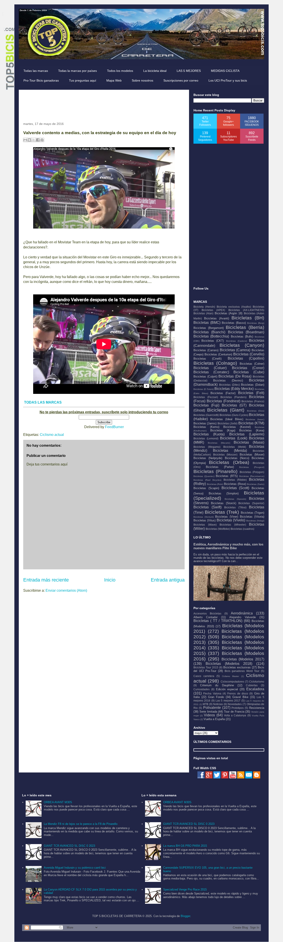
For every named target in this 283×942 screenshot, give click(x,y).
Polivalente (212, 707)
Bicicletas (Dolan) (252, 384)
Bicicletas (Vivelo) (231, 520)
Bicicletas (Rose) (235, 484)
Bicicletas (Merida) (230, 450)
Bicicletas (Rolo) (215, 484)
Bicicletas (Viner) (226, 516)
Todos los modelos (120, 70)
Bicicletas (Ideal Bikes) (226, 419)
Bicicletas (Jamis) (204, 423)
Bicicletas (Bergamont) (208, 328)
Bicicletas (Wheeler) (233, 524)
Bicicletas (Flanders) (233, 397)
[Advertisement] (103, 104)
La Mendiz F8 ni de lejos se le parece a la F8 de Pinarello (80, 824)
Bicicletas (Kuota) (209, 434)
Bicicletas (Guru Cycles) (234, 415)
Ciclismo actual (52, 435)
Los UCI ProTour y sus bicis (227, 80)
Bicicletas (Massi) (249, 442)
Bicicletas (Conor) (248, 368)
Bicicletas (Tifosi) (235, 507)
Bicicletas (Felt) (251, 393)
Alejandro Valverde (242, 617)
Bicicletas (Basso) (234, 322)
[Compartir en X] (33, 140)
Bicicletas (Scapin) (206, 488)
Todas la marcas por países (77, 70)
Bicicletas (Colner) (252, 363)
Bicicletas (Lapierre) (246, 434)
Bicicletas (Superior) (251, 503)
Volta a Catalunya (235, 715)
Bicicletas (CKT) (212, 340)
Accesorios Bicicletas (207, 613)
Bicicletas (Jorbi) (227, 423)
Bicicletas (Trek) (222, 512)
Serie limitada (208, 711)
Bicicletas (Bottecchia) (211, 336)
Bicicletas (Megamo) (206, 446)
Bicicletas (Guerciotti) (206, 415)
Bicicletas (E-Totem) (203, 389)
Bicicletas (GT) (234, 405)
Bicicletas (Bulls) (242, 336)
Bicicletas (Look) (233, 438)
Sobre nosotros (142, 80)
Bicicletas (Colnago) (215, 363)
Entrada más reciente (46, 580)
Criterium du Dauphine (217, 685)
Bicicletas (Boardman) (246, 332)
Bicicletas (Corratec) (211, 372)
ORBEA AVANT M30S (58, 802)
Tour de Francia (234, 711)
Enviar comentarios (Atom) (66, 590)
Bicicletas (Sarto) (255, 484)
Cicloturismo (256, 681)
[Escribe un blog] (29, 140)
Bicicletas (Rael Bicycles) (207, 480)
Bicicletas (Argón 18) (229, 313)
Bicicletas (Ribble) (235, 479)
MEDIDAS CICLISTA (225, 70)
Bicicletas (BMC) (206, 322)
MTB (205, 704)
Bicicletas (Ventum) (203, 517)
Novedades (235, 704)
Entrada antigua (168, 580)
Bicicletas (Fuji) (206, 405)
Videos (209, 715)
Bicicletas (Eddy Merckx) (234, 389)
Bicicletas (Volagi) (255, 520)
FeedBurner (114, 427)
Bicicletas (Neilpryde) (207, 458)
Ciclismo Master (230, 676)
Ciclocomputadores (232, 681)
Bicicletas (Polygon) (252, 472)
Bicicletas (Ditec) (229, 384)
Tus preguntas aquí (82, 80)
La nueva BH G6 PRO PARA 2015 (185, 845)
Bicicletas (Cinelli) (207, 358)
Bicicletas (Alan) (203, 313)
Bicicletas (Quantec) (203, 476)
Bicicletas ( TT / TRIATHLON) (217, 621)
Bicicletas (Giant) (226, 409)
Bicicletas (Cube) (248, 372)
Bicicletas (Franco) (252, 401)
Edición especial (227, 689)
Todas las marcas (35, 70)
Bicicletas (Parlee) (220, 467)
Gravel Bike (240, 697)
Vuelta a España (214, 719)
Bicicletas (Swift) (207, 507)
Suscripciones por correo (180, 80)
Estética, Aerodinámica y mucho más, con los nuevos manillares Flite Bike (228, 546)
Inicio (109, 580)
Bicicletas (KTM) (251, 423)
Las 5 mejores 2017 (228, 700)
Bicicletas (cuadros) (242, 528)
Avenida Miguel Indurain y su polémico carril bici (75, 867)
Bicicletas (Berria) (245, 327)
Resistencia (256, 707)
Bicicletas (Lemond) (205, 438)
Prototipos (237, 707)
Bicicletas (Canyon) (242, 345)
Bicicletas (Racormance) (251, 476)
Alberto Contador (205, 617)
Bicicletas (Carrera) (235, 350)
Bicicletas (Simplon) (224, 493)
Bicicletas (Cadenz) (236, 341)
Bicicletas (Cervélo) (248, 354)
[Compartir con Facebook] (38, 140)
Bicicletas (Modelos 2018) (229, 664)
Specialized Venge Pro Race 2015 (185, 889)
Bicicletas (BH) (247, 317)
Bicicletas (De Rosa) (234, 376)
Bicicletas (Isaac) (255, 419)
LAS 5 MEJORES (189, 70)
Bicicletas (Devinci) (228, 380)
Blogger (185, 916)
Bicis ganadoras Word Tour (242, 670)
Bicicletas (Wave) (205, 524)
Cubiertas (252, 685)
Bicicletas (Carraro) (205, 350)
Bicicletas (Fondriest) (223, 401)
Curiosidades (201, 689)
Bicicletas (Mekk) (234, 446)
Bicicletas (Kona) (251, 430)
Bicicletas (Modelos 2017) (243, 659)
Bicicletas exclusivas (237, 667)
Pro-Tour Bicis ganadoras (41, 80)
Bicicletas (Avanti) (216, 318)
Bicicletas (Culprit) (205, 376)
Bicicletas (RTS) (226, 476)
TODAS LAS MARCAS (43, 402)
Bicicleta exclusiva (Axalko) (234, 306)
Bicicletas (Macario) (219, 443)
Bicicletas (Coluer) (210, 368)
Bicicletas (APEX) (213, 310)
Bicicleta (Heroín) (204, 306)
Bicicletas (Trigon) (252, 512)
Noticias (218, 704)
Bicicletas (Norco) (237, 458)
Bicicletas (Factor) (223, 393)
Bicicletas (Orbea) (229, 462)
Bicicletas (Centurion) (218, 354)
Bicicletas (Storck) (223, 503)
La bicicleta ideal (154, 70)
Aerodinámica (242, 613)
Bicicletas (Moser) (252, 454)
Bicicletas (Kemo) (206, 427)
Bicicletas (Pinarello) (215, 471)
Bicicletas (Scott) (235, 488)
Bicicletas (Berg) (255, 323)
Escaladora (255, 689)
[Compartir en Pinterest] (42, 140)
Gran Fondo (216, 697)
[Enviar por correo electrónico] (25, 140)
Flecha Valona (212, 693)
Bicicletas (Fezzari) (205, 397)
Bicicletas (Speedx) (235, 499)
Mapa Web (114, 80)
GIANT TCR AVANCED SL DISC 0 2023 (69, 845)
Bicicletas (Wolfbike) (218, 528)
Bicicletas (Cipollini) (246, 358)
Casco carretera (203, 676)
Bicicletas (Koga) (222, 430)
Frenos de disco (237, 693)
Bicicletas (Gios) (255, 411)
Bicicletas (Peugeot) (251, 467)
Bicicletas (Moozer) (225, 454)
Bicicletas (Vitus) (204, 520)
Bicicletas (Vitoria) (252, 516)
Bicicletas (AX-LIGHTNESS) (246, 310)
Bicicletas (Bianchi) (209, 332)
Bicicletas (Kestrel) (237, 427)
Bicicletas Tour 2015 (205, 667)
